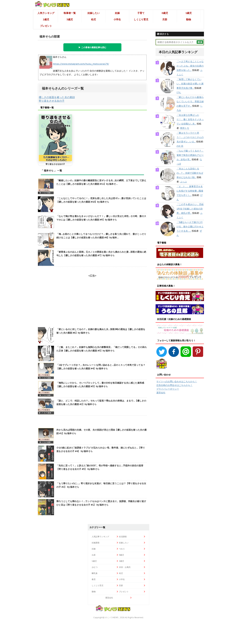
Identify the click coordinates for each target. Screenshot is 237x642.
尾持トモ (184, 128)
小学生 (117, 19)
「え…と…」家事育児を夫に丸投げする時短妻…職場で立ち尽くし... (190, 191)
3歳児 (70, 19)
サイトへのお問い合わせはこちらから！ (176, 381)
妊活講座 (123, 536)
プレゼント (46, 25)
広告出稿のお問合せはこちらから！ (174, 385)
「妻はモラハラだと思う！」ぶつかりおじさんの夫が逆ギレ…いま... (190, 137)
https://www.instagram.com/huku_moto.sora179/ (81, 63)
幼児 (93, 19)
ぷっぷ (183, 181)
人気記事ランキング (100, 536)
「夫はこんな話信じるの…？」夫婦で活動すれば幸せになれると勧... (190, 173)
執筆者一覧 (70, 12)
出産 (94, 555)
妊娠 (117, 12)
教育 (94, 579)
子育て (141, 12)
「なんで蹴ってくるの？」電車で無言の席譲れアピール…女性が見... (190, 155)
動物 (188, 19)
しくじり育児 (141, 19)
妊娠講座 (95, 542)
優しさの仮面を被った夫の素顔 (57, 97)
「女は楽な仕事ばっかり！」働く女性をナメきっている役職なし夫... (190, 119)
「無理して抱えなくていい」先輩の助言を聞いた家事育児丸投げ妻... (190, 83)
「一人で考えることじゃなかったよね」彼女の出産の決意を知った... (190, 66)
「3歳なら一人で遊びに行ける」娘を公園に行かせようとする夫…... (190, 226)
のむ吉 (180, 145)
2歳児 (46, 19)
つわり (122, 549)
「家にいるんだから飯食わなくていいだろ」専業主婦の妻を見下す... (190, 101)
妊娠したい (94, 12)
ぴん (179, 92)
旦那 (164, 19)
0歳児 (165, 12)
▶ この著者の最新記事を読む (92, 47)
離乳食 (95, 573)
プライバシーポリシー (167, 388)
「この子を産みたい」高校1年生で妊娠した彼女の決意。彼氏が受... (190, 208)
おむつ (95, 567)
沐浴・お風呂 (125, 567)
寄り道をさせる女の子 (51, 100)
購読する (164, 34)
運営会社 (160, 392)
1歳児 (188, 12)
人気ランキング (46, 12)
